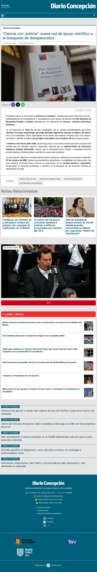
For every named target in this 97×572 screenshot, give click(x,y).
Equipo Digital (11, 43)
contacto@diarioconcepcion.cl (50, 496)
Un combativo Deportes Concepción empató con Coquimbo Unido (33, 336)
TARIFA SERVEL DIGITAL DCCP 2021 (50, 499)
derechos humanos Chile (50, 179)
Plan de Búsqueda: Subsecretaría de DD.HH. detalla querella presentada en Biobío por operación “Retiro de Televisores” (80, 226)
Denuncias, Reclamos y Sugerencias (49, 513)
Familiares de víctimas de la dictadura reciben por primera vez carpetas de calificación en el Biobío (16, 223)
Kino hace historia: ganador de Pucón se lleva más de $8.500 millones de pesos (39, 362)
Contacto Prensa (42, 510)
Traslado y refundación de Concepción (20, 376)
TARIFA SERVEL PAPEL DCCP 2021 (50, 503)
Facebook (50, 522)
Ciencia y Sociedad (10, 407)
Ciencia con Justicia (28, 179)
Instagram (50, 518)
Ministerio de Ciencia (72, 179)
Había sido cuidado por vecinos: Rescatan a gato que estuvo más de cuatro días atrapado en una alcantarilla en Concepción (40, 350)
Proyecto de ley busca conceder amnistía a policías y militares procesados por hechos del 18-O (48, 225)
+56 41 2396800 (66, 493)
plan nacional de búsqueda (31, 183)
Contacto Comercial (43, 507)
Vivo (48, 303)
